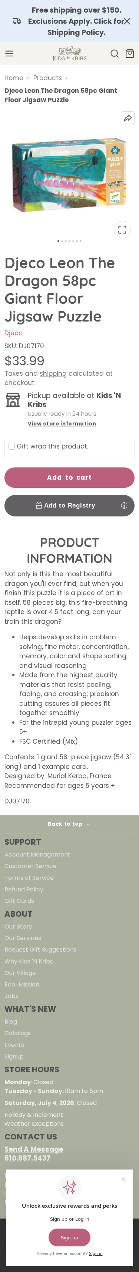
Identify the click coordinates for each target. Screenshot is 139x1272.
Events (14, 1045)
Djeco (13, 333)
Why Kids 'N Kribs (28, 961)
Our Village (20, 973)
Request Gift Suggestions (40, 949)
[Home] (69, 53)
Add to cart (69, 477)
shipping (53, 373)
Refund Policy (23, 889)
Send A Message (33, 1149)
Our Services (22, 938)
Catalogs (17, 1033)
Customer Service (30, 866)
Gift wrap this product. (52, 446)
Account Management (37, 854)
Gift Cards (19, 901)
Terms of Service (29, 878)
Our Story (18, 926)
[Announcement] (69, 21)
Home (13, 78)
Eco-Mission (21, 984)
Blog (10, 1021)
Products (47, 78)
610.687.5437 (27, 1158)
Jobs (11, 996)
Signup (14, 1056)
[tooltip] (124, 505)
